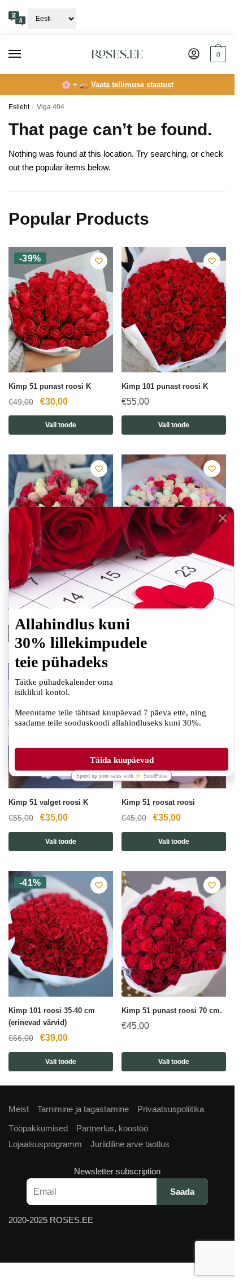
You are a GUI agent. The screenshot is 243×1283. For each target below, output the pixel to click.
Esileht (18, 107)
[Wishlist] (98, 260)
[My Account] (194, 54)
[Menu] (25, 54)
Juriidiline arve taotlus (130, 1144)
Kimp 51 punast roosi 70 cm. (172, 1010)
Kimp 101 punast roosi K (165, 386)
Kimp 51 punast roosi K (49, 386)
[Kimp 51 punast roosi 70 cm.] (174, 934)
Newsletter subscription (117, 1171)
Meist (18, 1109)
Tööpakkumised (38, 1128)
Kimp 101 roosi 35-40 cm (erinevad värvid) (51, 1016)
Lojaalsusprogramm (45, 1144)
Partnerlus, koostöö (112, 1128)
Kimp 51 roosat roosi (158, 802)
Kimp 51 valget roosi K (48, 802)
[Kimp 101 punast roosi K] (174, 309)
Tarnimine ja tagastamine (83, 1109)
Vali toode (60, 425)
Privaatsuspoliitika (170, 1109)
